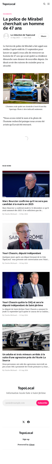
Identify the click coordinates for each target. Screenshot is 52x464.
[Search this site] (44, 4)
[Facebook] (28, 422)
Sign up (26, 439)
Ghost (31, 444)
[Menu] (48, 4)
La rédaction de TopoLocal (23, 35)
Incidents (7, 14)
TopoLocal (8, 4)
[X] (23, 422)
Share (43, 36)
